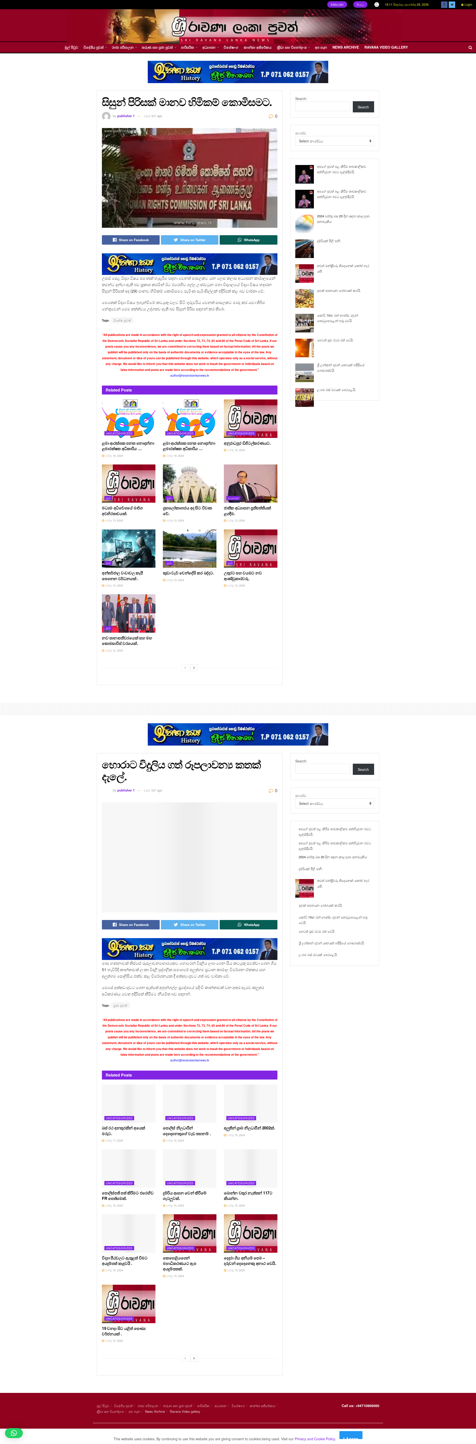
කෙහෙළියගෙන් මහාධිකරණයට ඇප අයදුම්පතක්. (179, 1263)
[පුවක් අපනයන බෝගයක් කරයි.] (304, 298)
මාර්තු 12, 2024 (235, 585)
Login (468, 4)
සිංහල (360, 4)
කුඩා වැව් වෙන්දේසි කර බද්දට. (188, 573)
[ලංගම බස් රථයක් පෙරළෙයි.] (304, 397)
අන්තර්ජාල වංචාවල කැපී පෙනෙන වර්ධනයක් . (122, 575)
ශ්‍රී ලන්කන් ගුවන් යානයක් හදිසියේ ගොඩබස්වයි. (332, 943)
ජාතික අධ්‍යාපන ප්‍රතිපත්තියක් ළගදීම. (247, 510)
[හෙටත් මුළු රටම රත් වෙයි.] (304, 348)
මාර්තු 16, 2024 (235, 450)
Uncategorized (119, 433)
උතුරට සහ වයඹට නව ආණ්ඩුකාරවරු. (243, 575)
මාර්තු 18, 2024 (113, 456)
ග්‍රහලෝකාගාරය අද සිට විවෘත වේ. (187, 510)
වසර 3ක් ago (153, 115)
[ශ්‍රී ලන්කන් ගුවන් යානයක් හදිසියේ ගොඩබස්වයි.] (304, 372)
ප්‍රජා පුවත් (120, 1005)
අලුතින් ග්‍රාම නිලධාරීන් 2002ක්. (249, 1128)
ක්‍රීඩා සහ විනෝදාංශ (292, 47)
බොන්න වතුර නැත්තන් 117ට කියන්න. (248, 1195)
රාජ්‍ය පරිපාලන (123, 47)
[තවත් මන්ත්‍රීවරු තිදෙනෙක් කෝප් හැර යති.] (304, 273)
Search (300, 98)
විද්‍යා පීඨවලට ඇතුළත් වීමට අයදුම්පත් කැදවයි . (125, 1260)
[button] (14, 1433)
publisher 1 (126, 115)
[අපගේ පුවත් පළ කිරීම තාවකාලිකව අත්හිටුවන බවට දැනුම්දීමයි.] (304, 174)
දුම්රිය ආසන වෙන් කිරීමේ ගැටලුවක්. (184, 1195)
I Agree (350, 1437)
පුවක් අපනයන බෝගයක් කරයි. (339, 290)
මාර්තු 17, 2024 (113, 1140)
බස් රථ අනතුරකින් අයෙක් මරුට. (123, 1130)
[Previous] (185, 667)
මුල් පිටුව (71, 47)
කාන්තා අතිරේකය (257, 47)
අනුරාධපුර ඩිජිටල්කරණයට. (247, 443)
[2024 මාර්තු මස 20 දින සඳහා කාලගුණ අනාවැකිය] (304, 224)
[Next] (194, 667)
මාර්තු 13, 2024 (113, 520)
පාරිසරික (187, 47)
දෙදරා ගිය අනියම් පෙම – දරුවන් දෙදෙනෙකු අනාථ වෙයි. (250, 1260)
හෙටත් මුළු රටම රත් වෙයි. (335, 340)
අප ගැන (321, 47)
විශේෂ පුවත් (122, 320)
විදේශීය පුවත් (94, 47)
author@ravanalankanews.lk (189, 375)
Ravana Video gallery (386, 47)
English (337, 4)
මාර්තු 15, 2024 (235, 1205)
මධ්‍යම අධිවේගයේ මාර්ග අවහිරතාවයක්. (122, 510)
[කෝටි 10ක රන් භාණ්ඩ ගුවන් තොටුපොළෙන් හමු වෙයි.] (304, 323)
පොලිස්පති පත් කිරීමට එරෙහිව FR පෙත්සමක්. (127, 1195)
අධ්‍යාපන (208, 47)
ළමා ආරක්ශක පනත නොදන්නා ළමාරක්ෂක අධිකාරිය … (128, 445)
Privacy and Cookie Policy (315, 1438)
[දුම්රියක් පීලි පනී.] (304, 248)
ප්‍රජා (108, 498)
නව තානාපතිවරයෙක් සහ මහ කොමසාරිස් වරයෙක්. (127, 640)
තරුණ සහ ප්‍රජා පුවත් (157, 47)
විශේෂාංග (231, 47)
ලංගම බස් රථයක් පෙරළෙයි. (336, 389)
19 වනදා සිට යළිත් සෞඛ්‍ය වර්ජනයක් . (124, 1331)
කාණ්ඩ (300, 133)
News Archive (345, 47)
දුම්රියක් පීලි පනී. (329, 240)
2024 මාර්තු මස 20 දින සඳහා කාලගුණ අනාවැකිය (333, 856)
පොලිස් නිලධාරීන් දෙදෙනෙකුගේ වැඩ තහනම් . (186, 1130)
